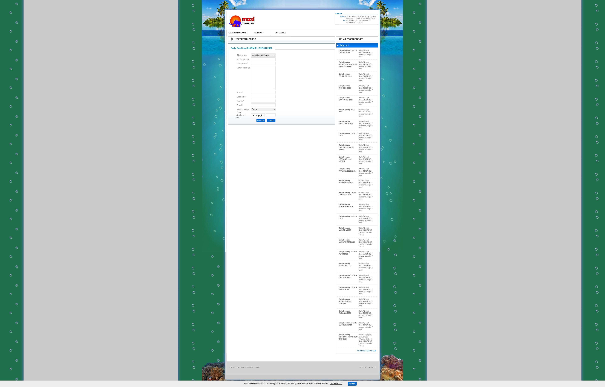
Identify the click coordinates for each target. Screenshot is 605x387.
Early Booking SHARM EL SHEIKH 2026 (348, 324)
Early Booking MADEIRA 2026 (345, 229)
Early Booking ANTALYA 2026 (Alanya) (345, 301)
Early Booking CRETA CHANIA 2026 (348, 51)
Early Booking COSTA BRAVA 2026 (348, 288)
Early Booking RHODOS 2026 (345, 87)
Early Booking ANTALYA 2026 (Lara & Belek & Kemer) (348, 64)
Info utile (281, 33)
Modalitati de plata (243, 110)
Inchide (352, 384)
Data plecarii (242, 63)
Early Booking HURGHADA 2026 (346, 205)
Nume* (240, 92)
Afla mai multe (336, 384)
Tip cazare (242, 55)
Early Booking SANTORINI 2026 (346, 99)
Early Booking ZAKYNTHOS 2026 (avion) (346, 147)
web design (364, 367)
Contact (259, 33)
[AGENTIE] (242, 21)
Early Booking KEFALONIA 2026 (346, 182)
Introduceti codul (240, 116)
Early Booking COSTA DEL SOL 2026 (348, 276)
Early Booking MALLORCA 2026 (346, 122)
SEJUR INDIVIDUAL (237, 33)
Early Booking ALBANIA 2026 (345, 312)
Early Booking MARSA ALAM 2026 (348, 253)
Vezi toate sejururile (365, 351)
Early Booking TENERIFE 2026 (345, 75)
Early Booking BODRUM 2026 (345, 265)
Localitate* (241, 97)
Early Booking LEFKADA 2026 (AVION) (345, 159)
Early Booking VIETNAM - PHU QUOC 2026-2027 (348, 337)
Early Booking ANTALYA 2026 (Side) (347, 170)
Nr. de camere (243, 59)
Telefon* (240, 101)
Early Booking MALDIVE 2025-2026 (347, 241)
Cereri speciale (243, 68)
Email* (240, 105)
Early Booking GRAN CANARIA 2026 (347, 194)
